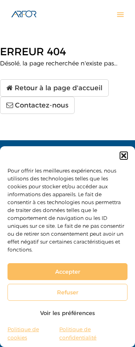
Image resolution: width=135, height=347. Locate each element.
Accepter (67, 271)
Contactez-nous (40, 105)
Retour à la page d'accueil (57, 88)
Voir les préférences (67, 313)
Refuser (67, 292)
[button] (124, 155)
